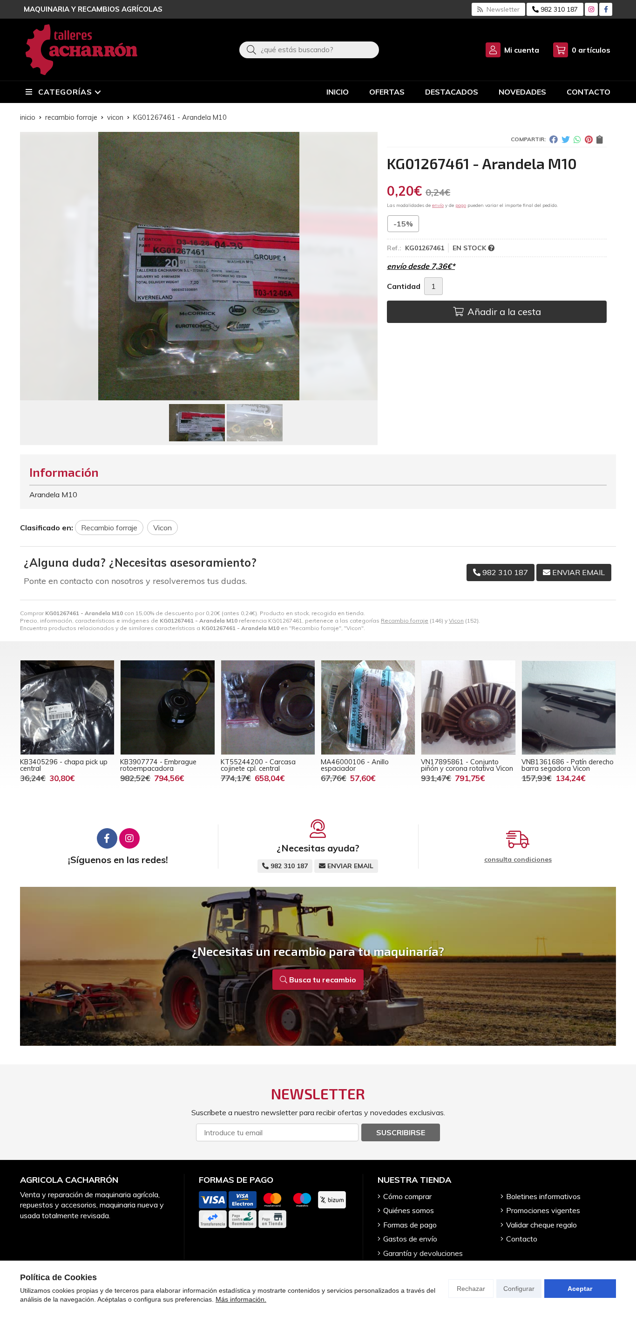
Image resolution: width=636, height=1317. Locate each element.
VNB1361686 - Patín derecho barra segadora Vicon (567, 765)
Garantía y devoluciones (423, 1253)
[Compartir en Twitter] (566, 139)
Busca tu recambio (321, 979)
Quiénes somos (408, 1210)
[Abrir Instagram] (591, 9)
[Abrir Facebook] (606, 9)
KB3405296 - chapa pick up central (64, 765)
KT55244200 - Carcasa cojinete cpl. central (258, 765)
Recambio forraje (404, 620)
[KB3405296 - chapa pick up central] (67, 707)
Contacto (521, 1238)
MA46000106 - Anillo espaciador (355, 765)
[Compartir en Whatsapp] (577, 139)
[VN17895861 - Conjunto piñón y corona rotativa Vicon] (468, 707)
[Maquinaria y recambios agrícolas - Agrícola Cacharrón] (81, 49)
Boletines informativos (543, 1196)
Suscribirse (400, 1132)
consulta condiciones (518, 860)
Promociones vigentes (543, 1210)
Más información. (241, 1299)
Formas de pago (410, 1224)
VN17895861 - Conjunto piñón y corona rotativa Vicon (467, 765)
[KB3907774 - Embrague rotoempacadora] (167, 707)
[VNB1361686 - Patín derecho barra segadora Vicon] (569, 707)
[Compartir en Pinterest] (589, 139)
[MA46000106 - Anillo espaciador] (368, 707)
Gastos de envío (410, 1238)
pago (460, 205)
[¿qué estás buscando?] (309, 49)
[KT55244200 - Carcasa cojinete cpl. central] (268, 707)
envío (438, 205)
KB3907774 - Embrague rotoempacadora (158, 765)
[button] (195, 393)
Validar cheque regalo (541, 1224)
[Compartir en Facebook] (553, 139)
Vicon (456, 620)
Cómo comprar (407, 1196)
